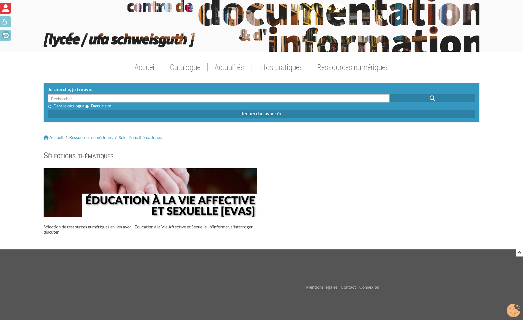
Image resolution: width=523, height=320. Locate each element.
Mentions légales (321, 286)
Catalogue (185, 67)
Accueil (145, 67)
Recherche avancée (261, 113)
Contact (348, 286)
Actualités (229, 67)
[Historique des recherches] (5, 34)
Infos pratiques (280, 67)
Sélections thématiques (140, 137)
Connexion (369, 286)
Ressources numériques (353, 67)
